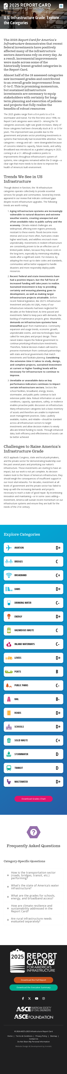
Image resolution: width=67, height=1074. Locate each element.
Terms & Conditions (24, 1036)
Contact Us (33, 1039)
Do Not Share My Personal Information (33, 1041)
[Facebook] (23, 998)
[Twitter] (29, 998)
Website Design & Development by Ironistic (33, 1046)
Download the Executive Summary (33, 987)
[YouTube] (36, 998)
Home (10, 1036)
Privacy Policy (41, 1036)
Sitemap (53, 1036)
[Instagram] (44, 998)
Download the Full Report (33, 980)
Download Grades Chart (33, 798)
